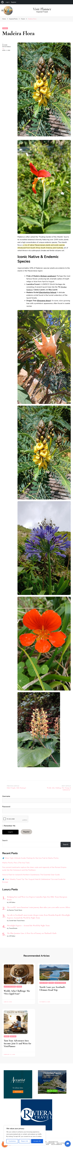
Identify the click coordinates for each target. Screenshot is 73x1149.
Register (26, 832)
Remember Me (9, 826)
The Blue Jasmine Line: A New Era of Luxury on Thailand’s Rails (31, 933)
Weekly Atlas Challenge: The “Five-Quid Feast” (17, 992)
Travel (5, 28)
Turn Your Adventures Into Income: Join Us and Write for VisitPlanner (17, 1043)
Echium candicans (48, 276)
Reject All (24, 1141)
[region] (25, 1135)
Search (5, 840)
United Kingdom (60, 983)
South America (56, 1144)
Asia (47, 1144)
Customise (12, 1141)
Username (6, 796)
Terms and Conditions (47, 1143)
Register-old (53, 1142)
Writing (13, 1036)
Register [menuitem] (13, 2)
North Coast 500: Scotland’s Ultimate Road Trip (52, 988)
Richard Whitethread (6, 45)
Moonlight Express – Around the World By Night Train (28, 925)
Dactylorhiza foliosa (48, 292)
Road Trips (43, 983)
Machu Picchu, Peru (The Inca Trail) (16, 863)
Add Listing (61, 1143)
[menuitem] (2, 2)
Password (6, 806)
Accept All (37, 1141)
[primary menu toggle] (2, 10)
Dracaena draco (44, 301)
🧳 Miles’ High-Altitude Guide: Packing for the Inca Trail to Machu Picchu (30, 858)
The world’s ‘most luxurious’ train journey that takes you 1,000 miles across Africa (38, 907)
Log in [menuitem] (8, 2)
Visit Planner (42, 9)
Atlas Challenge (9, 986)
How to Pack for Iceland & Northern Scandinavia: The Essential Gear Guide (31, 875)
